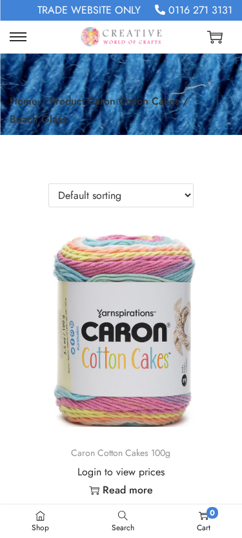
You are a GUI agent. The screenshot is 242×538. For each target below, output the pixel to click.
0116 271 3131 (198, 10)
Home (23, 101)
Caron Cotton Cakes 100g (120, 452)
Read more (128, 489)
